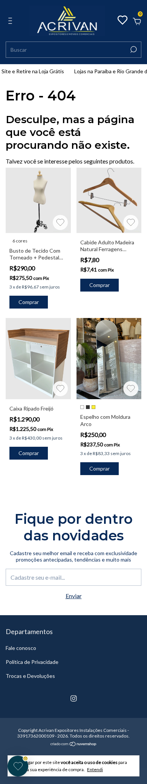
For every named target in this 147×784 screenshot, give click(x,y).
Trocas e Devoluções (30, 676)
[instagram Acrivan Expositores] (73, 698)
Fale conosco (21, 648)
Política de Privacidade (32, 662)
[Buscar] (132, 49)
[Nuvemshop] (73, 744)
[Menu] (11, 21)
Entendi (95, 769)
